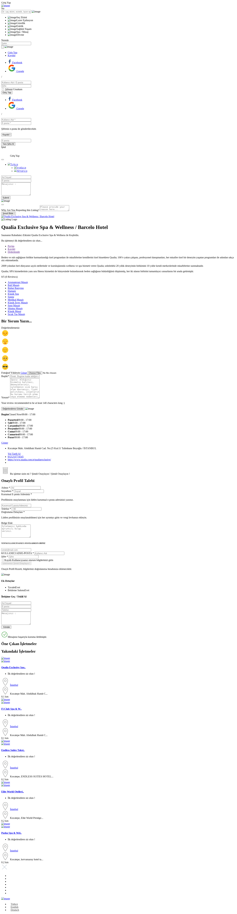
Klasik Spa (13, 294)
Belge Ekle (7, 523)
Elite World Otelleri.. (12, 791)
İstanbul (14, 685)
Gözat (24, 372)
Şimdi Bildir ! (9, 213)
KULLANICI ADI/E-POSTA (17, 553)
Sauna (11, 296)
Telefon (6, 508)
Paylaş (11, 246)
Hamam (12, 291)
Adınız (5, 487)
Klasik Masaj (14, 311)
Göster (4, 442)
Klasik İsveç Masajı (18, 302)
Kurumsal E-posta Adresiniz (37, 497)
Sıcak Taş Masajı (16, 314)
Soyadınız (7, 491)
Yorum (5, 397)
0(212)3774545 (16, 456)
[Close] (2, 204)
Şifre (4, 556)
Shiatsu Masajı (15, 308)
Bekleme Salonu (16, 590)
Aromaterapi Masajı (18, 282)
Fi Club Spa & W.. (11, 708)
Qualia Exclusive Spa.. (13, 667)
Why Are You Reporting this (20, 210)
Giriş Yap (12, 52)
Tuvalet (11, 587)
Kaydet (11, 249)
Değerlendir (14, 252)
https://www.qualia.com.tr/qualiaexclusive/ (29, 459)
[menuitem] (13, 164)
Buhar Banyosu (16, 288)
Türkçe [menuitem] (14, 904)
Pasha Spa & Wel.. (11, 833)
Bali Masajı (13, 285)
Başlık (5, 376)
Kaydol (11, 55)
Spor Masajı (14, 305)
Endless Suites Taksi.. (13, 750)
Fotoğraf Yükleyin (10, 372)
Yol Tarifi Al (14, 453)
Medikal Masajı (16, 299)
